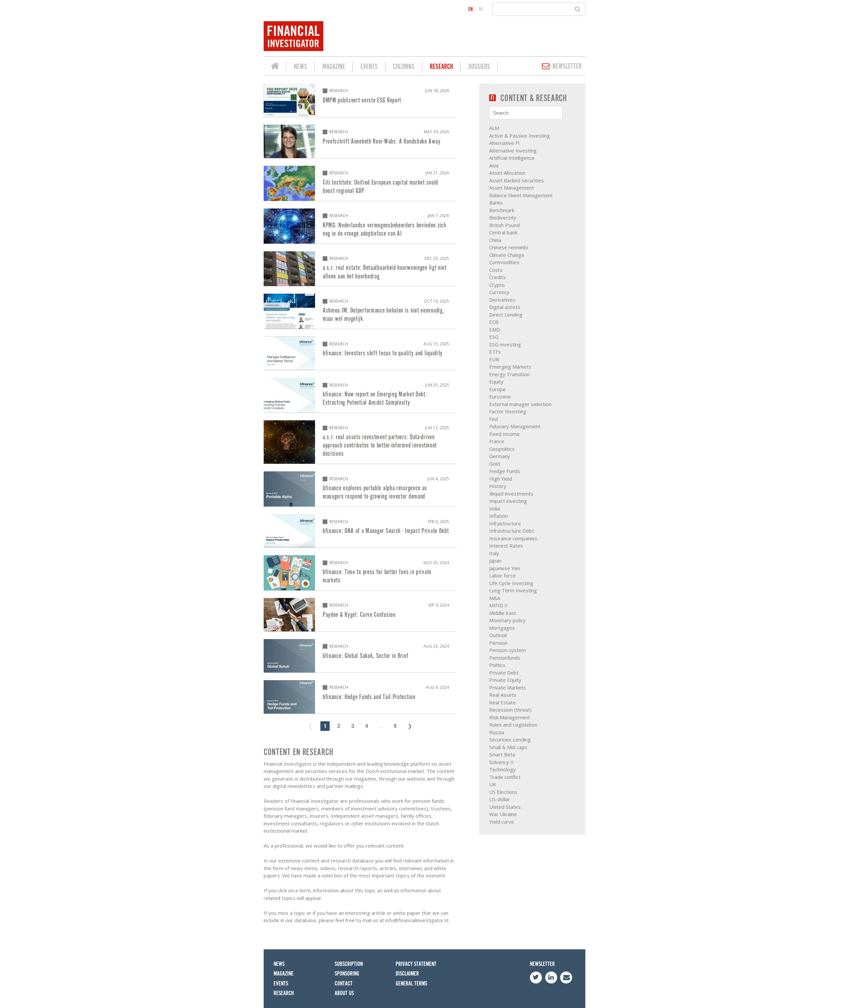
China (495, 240)
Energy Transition (509, 374)
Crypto (497, 284)
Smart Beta (502, 754)
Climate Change (506, 255)
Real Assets (502, 694)
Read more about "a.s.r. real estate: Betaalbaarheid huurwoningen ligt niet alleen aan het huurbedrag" (360, 268)
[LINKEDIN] (551, 977)
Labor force (502, 575)
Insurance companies (513, 538)
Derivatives (502, 299)
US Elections (503, 792)
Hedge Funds (504, 471)
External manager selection (520, 404)
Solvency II (501, 762)
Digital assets (504, 307)
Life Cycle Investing (511, 583)
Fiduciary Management (515, 426)
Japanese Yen (504, 568)
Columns (404, 67)
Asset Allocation (507, 172)
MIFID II (498, 605)
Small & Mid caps (508, 747)
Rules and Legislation (513, 724)
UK (492, 784)
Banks (496, 202)
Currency (499, 292)
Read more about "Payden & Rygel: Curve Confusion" (360, 614)
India (494, 508)
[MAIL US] (566, 977)
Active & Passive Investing (519, 135)
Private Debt (504, 672)
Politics (497, 665)
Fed (493, 419)
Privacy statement (416, 964)
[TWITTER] (536, 977)
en (470, 9)
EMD (494, 329)
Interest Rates (506, 545)
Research (441, 67)
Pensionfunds (504, 657)
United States (505, 806)
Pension (498, 642)
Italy (494, 553)
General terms (411, 983)
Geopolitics (502, 448)
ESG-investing (505, 344)
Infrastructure (505, 523)
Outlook (498, 635)
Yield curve (501, 821)
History (497, 486)
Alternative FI (504, 143)
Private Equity (505, 680)
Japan (495, 560)
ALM (494, 128)
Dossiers (479, 67)
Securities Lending (510, 739)
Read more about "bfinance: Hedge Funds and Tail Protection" (360, 697)
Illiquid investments (511, 493)
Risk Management (509, 717)
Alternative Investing (513, 150)
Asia (493, 165)
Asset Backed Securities (516, 180)
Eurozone (500, 396)
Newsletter (567, 66)
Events (369, 67)
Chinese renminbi (508, 247)
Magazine (333, 67)
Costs (495, 270)
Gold (494, 463)
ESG (493, 336)
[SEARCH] (578, 9)
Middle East (502, 613)
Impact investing (508, 501)
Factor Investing (507, 411)
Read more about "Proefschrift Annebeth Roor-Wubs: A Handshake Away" (360, 141)
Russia (496, 732)
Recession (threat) (510, 709)
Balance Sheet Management (521, 195)
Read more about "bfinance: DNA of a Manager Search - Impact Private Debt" (360, 531)
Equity (496, 381)
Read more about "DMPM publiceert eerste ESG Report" (360, 100)
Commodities (504, 262)
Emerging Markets (510, 366)
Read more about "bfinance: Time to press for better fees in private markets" (360, 572)
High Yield (500, 478)
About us (344, 993)
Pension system (507, 650)
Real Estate (502, 702)
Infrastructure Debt (511, 530)
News (300, 67)
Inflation (498, 515)
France (496, 441)
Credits (497, 277)
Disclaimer (407, 974)
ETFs (495, 351)
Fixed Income (504, 434)
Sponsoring (347, 974)
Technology (502, 769)
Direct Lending (505, 314)
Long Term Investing (513, 590)
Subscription (349, 964)
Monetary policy (507, 620)
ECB (493, 322)
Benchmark (501, 210)
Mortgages (502, 627)
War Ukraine (503, 814)
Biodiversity (502, 217)
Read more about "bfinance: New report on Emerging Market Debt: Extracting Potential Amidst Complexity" (360, 395)
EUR (494, 359)
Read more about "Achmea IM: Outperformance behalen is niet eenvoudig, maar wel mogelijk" (360, 311)
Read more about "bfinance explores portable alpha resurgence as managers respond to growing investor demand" (360, 488)
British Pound (504, 225)
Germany (499, 456)
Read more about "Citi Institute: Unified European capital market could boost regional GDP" (360, 183)
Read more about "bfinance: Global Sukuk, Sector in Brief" (360, 656)
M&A (494, 598)
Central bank (503, 232)
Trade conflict (505, 777)
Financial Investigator (275, 67)
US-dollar (499, 799)
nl (481, 9)
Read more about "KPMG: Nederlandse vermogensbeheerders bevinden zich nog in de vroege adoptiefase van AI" (360, 226)
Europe (497, 389)
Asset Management (511, 187)
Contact (344, 983)
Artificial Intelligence (512, 157)
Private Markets (507, 687)
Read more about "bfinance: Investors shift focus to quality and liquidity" (360, 353)
